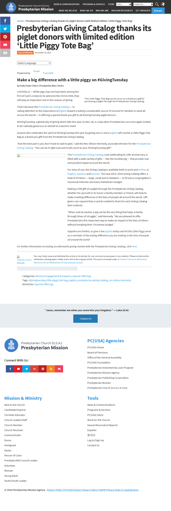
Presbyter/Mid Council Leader (21, 460)
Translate (48, 73)
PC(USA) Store (95, 415)
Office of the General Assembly (104, 357)
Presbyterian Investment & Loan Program (110, 367)
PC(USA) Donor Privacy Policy (80, 490)
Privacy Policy (54, 490)
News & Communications (66, 4)
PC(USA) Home (95, 347)
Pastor (8, 450)
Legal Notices (131, 490)
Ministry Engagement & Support (53, 276)
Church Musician (13, 430)
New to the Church (14, 404)
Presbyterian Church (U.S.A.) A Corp (107, 387)
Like (3, 18)
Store (111, 4)
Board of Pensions (97, 352)
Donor (8, 440)
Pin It (4, 34)
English (71, 173)
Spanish (81, 173)
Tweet (4, 26)
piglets (63, 110)
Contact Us (85, 318)
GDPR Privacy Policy (110, 490)
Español (91, 430)
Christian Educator (14, 415)
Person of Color (13, 455)
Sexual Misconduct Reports (102, 425)
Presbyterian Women (99, 382)
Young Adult (11, 475)
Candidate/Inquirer (15, 409)
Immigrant (10, 445)
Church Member (13, 425)
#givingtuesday (37, 280)
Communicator (12, 435)
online (142, 169)
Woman (8, 470)
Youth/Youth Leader (15, 480)
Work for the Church (98, 420)
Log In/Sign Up (95, 440)
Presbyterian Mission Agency (103, 372)
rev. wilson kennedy (120, 280)
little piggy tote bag (57, 280)
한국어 (91, 435)
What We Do (86, 10)
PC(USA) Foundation (98, 362)
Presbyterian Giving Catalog (53, 106)
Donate (158, 10)
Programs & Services (94, 4)
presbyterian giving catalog (93, 280)
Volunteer (9, 465)
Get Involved (143, 10)
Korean (95, 173)
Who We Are (102, 10)
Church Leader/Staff (15, 420)
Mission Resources (122, 10)
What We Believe (68, 10)
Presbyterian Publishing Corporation (108, 377)
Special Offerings (25, 52)
